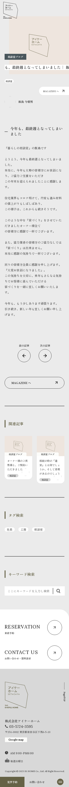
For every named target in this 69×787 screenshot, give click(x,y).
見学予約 (12, 782)
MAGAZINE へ (51, 91)
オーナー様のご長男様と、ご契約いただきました (17, 465)
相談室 (38, 529)
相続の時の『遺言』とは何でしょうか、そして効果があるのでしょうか (49, 469)
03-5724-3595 (21, 726)
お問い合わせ (37, 782)
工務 (23, 529)
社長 (10, 529)
